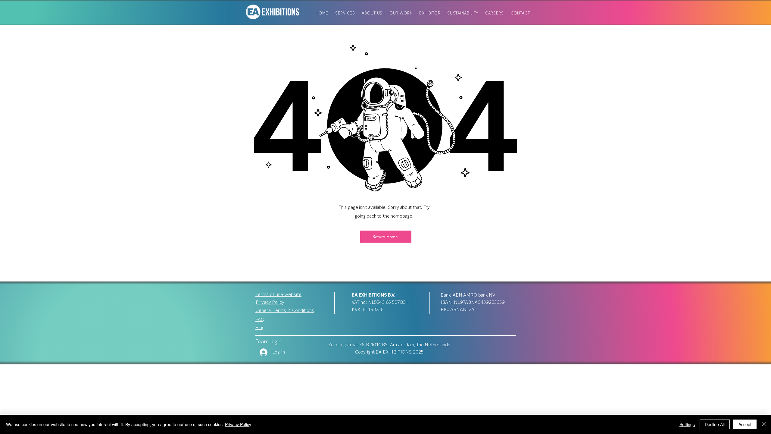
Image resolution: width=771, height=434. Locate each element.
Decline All (715, 424)
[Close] (763, 424)
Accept (744, 424)
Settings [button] (687, 424)
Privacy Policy (238, 424)
